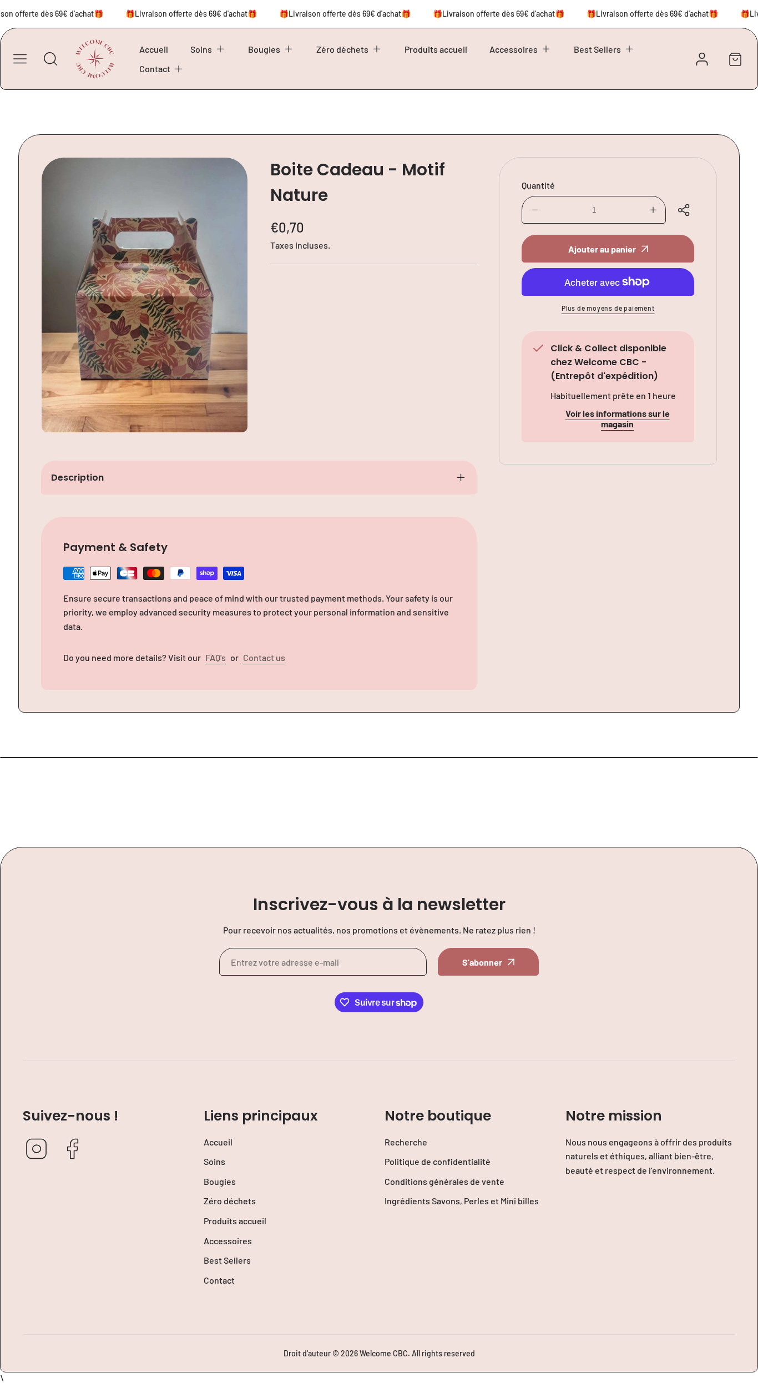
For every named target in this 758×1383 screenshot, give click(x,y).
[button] (208, 49)
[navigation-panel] (20, 59)
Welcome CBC (384, 1353)
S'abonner (482, 962)
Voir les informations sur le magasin (617, 418)
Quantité (538, 185)
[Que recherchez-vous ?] (50, 59)
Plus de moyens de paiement (608, 308)
